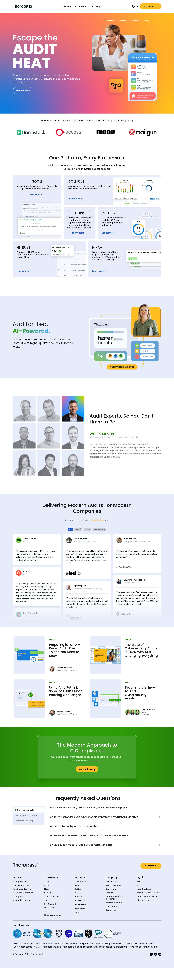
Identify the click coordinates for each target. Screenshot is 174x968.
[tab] (28, 810)
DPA (138, 885)
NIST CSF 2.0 (49, 908)
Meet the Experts (113, 885)
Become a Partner (114, 903)
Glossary (79, 896)
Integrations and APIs (23, 900)
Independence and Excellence (114, 897)
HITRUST (47, 893)
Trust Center (111, 906)
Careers (109, 893)
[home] (23, 6)
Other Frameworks (52, 915)
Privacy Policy (143, 900)
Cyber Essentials (51, 896)
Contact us (111, 910)
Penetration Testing (22, 889)
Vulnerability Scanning (23, 893)
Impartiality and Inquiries (148, 893)
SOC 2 (46, 885)
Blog (77, 885)
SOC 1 (46, 881)
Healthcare (80, 909)
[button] (66, 6)
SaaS (77, 912)
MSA (138, 881)
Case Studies (81, 881)
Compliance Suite (21, 885)
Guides (78, 889)
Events (78, 893)
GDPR (46, 900)
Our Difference (112, 881)
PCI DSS (47, 911)
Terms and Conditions (147, 896)
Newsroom (111, 889)
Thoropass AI (19, 896)
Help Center (80, 900)
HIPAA (46, 889)
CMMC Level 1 (50, 904)
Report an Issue (144, 889)
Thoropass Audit (20, 881)
